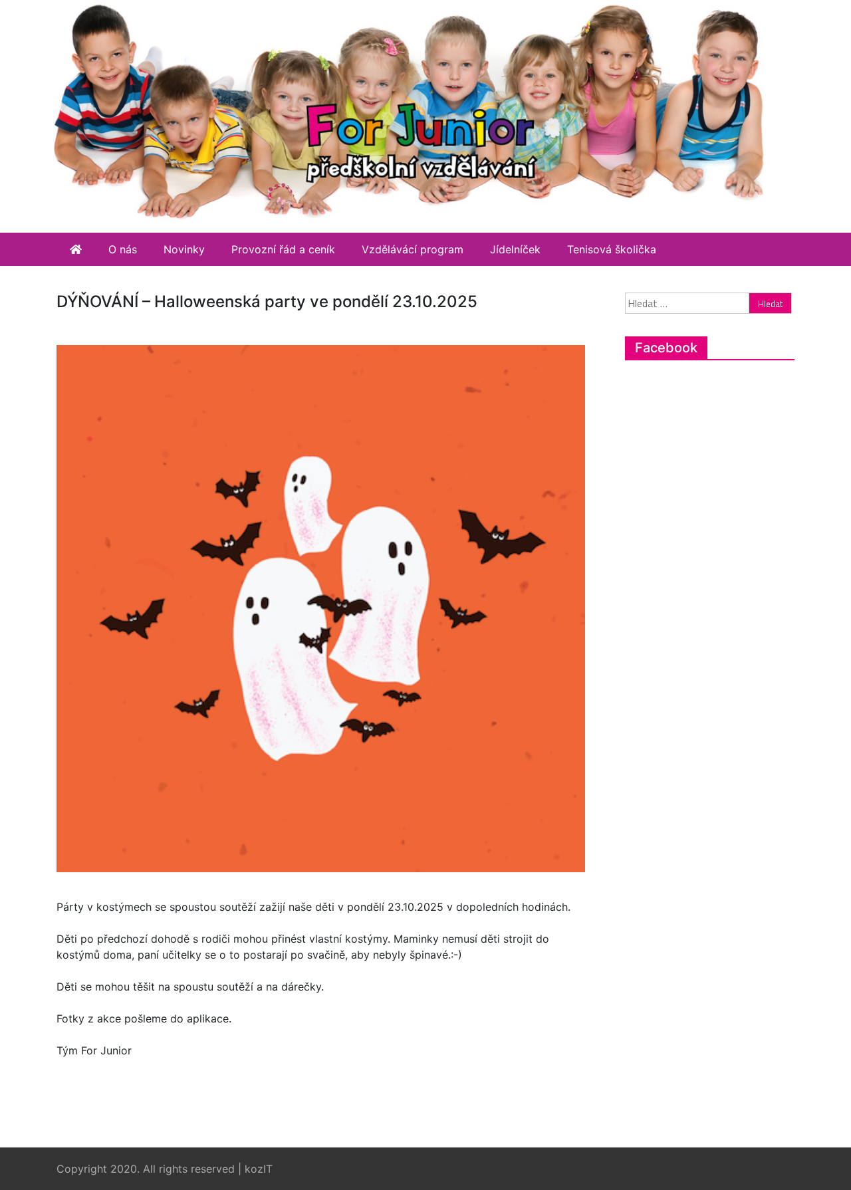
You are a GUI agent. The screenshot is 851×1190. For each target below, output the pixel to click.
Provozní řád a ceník (283, 249)
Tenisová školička (611, 249)
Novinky (184, 249)
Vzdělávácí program (412, 249)
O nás (122, 249)
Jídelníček (515, 249)
